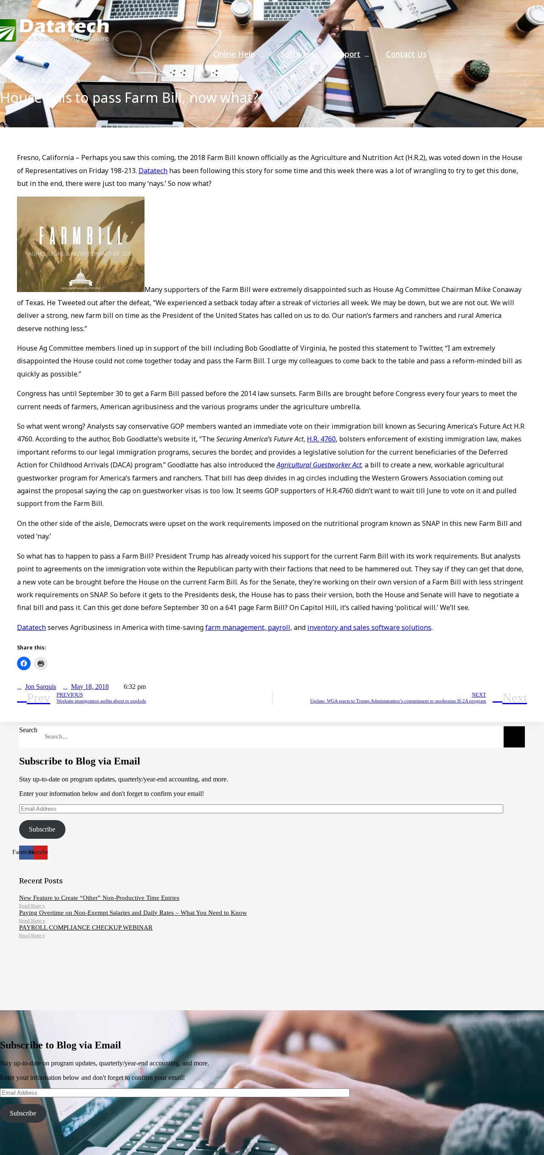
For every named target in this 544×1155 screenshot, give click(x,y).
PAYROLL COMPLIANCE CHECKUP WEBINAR (86, 927)
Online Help (234, 54)
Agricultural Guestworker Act (319, 464)
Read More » (32, 906)
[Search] (514, 737)
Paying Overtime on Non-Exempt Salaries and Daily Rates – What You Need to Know (133, 912)
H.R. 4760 (321, 439)
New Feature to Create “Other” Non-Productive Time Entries (99, 897)
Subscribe (42, 829)
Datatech (153, 170)
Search (28, 729)
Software (297, 54)
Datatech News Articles (31, 79)
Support (346, 54)
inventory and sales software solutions (369, 627)
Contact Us (406, 54)
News (72, 79)
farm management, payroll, (248, 627)
